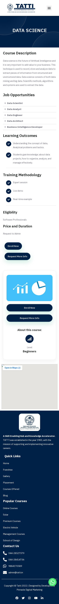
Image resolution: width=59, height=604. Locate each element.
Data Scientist (15, 103)
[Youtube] (36, 598)
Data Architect (15, 121)
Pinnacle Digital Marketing (30, 589)
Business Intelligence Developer (25, 127)
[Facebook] (17, 598)
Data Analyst (14, 109)
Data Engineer (14, 115)
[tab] (29, 103)
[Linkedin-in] (42, 598)
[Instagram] (29, 598)
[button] (49, 8)
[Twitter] (23, 598)
